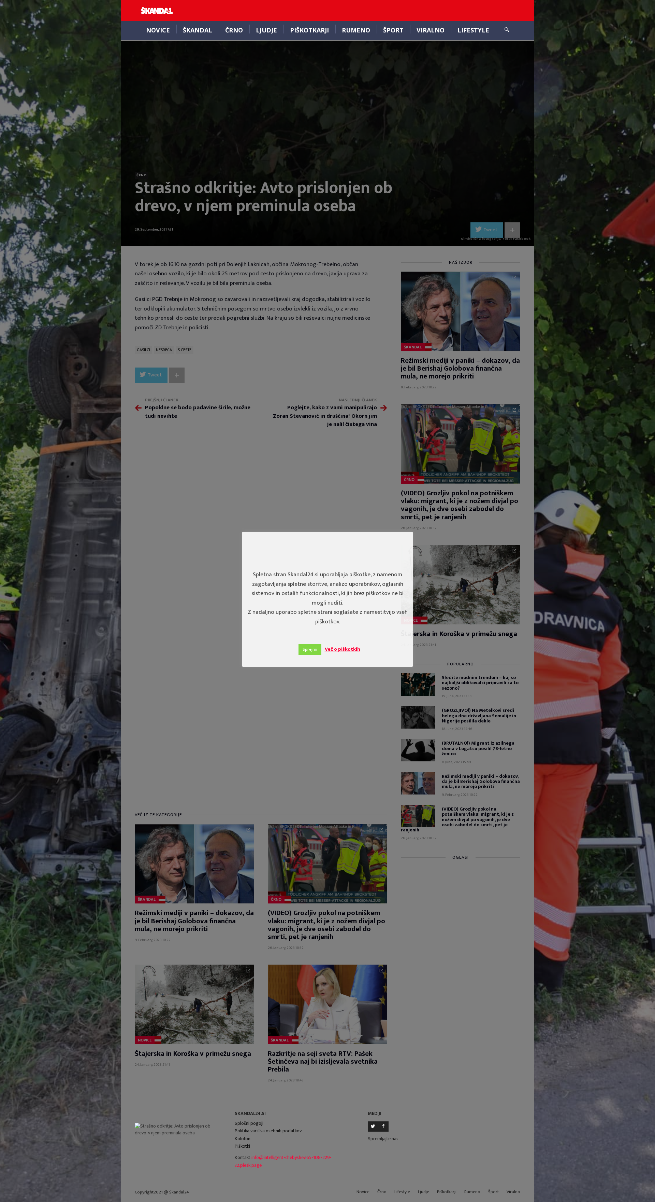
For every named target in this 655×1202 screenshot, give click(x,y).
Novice (158, 30)
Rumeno (356, 30)
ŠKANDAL (197, 30)
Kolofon (242, 1139)
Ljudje (266, 30)
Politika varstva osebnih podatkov (268, 1131)
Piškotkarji (309, 30)
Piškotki (242, 1146)
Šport (393, 30)
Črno (234, 30)
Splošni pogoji (249, 1123)
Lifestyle (473, 30)
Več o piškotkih (342, 649)
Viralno (431, 30)
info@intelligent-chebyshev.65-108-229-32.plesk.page (283, 1161)
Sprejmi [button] (310, 649)
